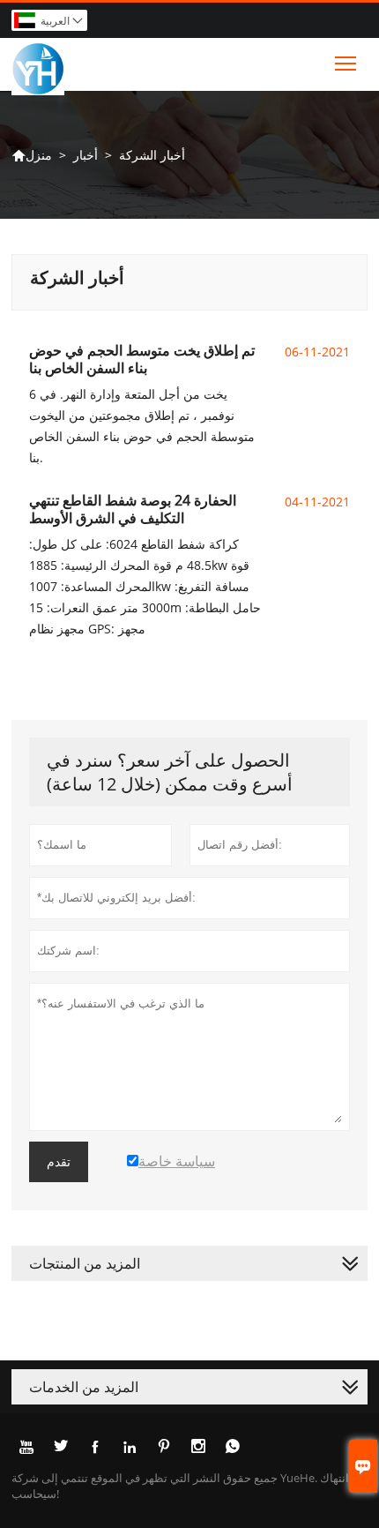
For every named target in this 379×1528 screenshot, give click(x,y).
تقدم (59, 1162)
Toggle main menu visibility (346, 62)
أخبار (85, 154)
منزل (31, 154)
